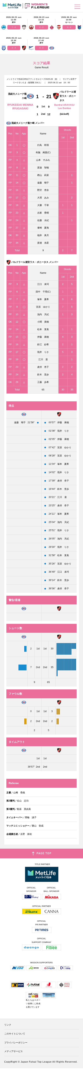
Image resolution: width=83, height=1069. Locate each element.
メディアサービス (13, 1051)
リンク (7, 1024)
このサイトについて (14, 1033)
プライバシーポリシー (15, 1042)
